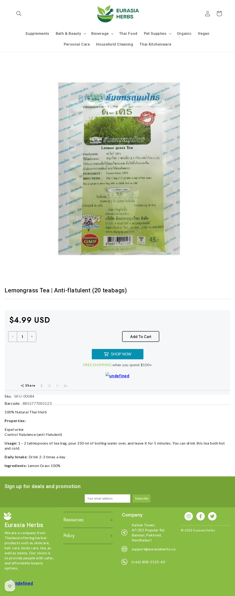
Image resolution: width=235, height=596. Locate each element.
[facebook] (41, 386)
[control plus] (32, 336)
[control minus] (12, 336)
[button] (19, 13)
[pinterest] (57, 386)
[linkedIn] (66, 386)
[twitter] (49, 386)
